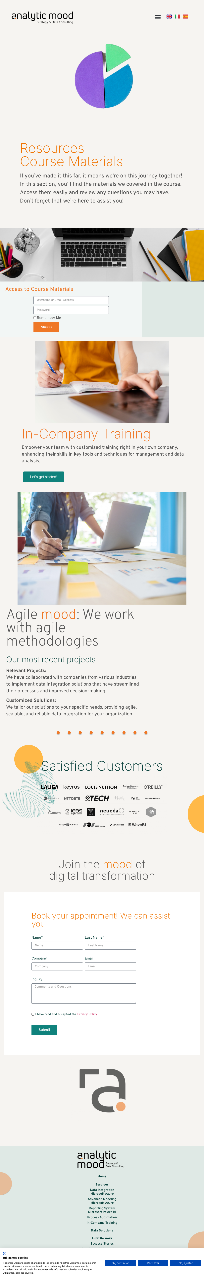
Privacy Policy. (87, 1014)
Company (39, 958)
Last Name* (94, 937)
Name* (37, 937)
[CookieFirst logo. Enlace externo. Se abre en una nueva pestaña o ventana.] (4, 1253)
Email (89, 958)
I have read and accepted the (66, 1014)
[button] (158, 17)
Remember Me (48, 318)
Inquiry (36, 979)
